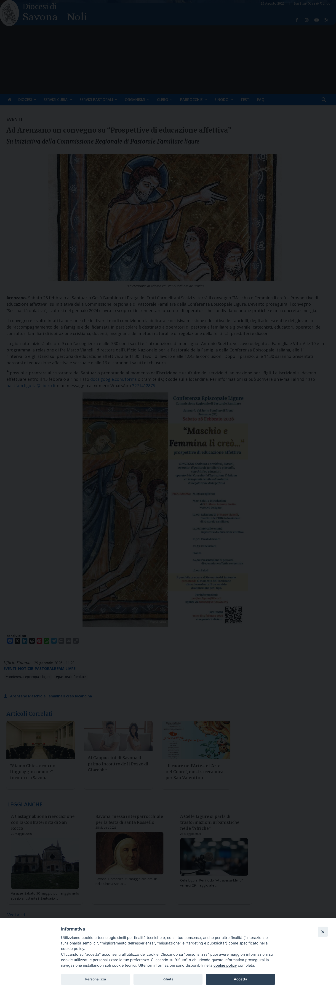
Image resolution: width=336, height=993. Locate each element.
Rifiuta (168, 979)
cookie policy (225, 965)
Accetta (240, 979)
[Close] (323, 932)
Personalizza (95, 979)
